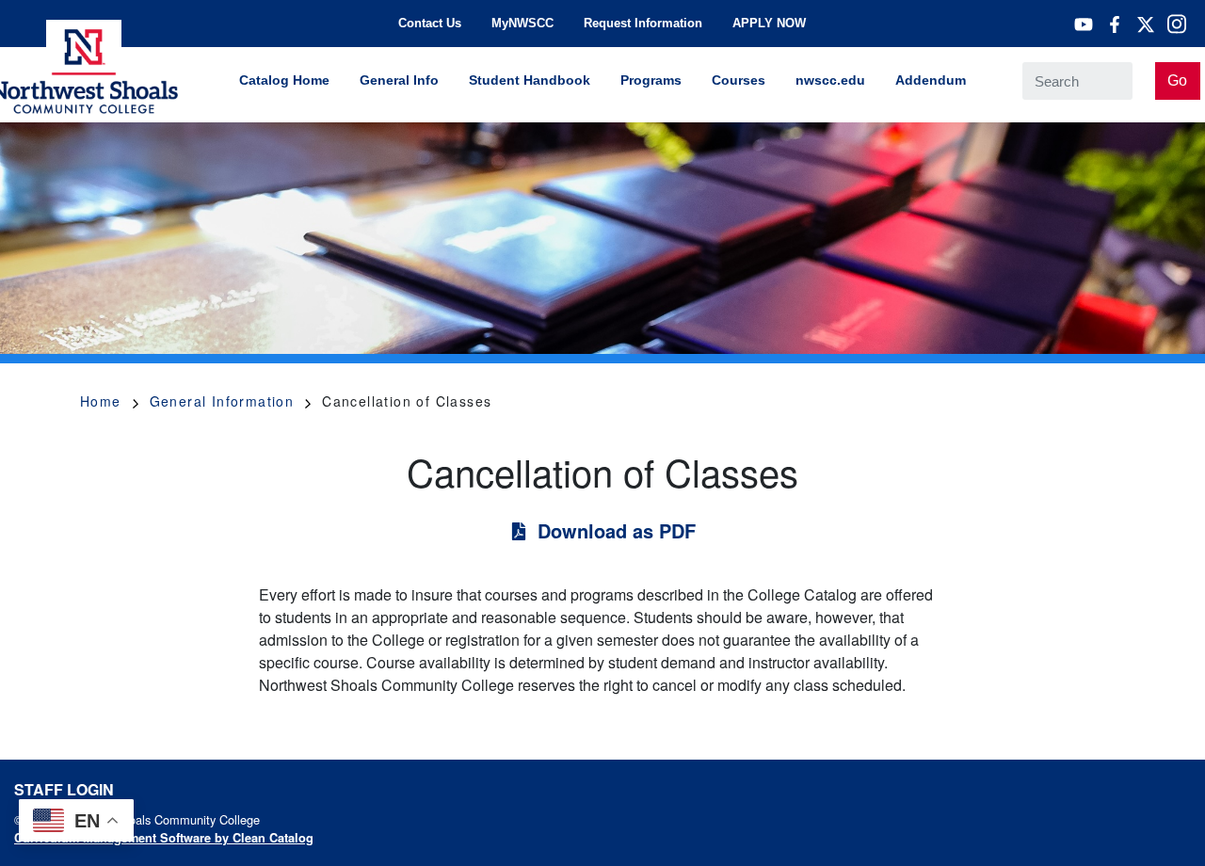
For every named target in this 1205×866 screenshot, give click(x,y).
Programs (651, 80)
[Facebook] (1114, 24)
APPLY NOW (769, 23)
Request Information (643, 23)
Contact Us (429, 23)
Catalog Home (284, 80)
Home (100, 401)
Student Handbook (529, 80)
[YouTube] (1083, 24)
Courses (738, 80)
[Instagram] (1176, 23)
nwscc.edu (830, 80)
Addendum (930, 80)
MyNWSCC (522, 23)
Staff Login (64, 789)
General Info (399, 80)
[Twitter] (1145, 24)
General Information (222, 401)
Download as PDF (617, 530)
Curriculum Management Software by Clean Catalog (163, 837)
